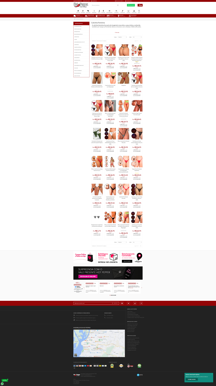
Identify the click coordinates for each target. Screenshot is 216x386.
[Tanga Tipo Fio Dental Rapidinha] (137, 161)
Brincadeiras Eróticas (78, 34)
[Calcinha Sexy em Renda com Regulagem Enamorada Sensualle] (123, 161)
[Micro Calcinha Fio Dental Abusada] (123, 133)
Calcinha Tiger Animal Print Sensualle (137, 114)
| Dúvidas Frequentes (131, 339)
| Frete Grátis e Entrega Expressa (133, 342)
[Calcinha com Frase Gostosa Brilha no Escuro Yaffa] (137, 133)
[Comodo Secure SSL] (130, 366)
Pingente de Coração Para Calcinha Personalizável (97, 225)
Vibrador (76, 62)
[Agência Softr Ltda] (140, 375)
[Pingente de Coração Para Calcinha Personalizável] (97, 217)
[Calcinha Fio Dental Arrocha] (123, 189)
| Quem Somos (129, 311)
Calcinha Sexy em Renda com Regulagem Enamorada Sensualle (123, 170)
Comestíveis (76, 44)
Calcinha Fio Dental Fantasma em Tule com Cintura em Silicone (123, 114)
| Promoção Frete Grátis (131, 350)
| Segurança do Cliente (131, 312)
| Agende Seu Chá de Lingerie (132, 323)
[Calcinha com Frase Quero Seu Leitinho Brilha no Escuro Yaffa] (110, 50)
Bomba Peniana (77, 31)
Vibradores (94, 12)
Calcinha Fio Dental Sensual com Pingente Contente (97, 198)
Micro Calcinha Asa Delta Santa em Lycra (96, 169)
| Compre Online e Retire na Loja (133, 341)
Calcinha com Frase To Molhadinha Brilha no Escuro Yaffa (97, 114)
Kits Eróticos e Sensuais (78, 52)
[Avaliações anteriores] (84, 288)
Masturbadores (109, 12)
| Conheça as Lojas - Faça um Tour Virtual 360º (135, 317)
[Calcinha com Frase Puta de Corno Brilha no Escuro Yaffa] (137, 78)
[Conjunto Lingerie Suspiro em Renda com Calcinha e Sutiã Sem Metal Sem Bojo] (137, 50)
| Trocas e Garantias (131, 330)
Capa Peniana (76, 36)
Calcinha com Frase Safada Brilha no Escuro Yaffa (110, 142)
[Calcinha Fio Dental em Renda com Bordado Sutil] (97, 78)
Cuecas (75, 39)
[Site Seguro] (139, 366)
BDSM (139, 12)
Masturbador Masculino (79, 65)
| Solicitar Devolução (131, 328)
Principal (78, 12)
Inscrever (116, 303)
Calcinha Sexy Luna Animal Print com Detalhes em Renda (110, 198)
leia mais (131, 287)
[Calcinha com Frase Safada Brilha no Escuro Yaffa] (110, 133)
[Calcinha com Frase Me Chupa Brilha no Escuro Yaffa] (137, 217)
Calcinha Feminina (79, 19)
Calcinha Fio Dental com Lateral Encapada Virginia (96, 141)
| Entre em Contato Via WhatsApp (133, 315)
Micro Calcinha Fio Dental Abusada (123, 141)
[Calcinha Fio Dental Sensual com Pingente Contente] (97, 189)
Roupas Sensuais (77, 60)
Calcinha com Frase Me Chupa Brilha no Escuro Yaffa (137, 226)
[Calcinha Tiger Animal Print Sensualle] (137, 106)
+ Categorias (134, 12)
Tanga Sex (123, 85)
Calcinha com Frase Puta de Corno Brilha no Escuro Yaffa (136, 86)
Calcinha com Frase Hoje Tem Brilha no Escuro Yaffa (136, 198)
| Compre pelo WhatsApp (131, 348)
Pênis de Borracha (77, 73)
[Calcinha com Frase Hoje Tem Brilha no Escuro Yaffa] (137, 189)
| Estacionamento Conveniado (132, 314)
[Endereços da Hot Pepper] (99, 343)
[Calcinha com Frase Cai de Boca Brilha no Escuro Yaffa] (123, 50)
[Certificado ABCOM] (112, 366)
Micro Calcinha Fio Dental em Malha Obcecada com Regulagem (123, 226)
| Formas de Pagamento (131, 347)
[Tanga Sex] (123, 78)
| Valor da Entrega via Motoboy (133, 344)
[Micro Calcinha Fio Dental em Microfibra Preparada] (110, 217)
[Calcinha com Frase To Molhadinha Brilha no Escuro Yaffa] (97, 106)
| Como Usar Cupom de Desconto (133, 337)
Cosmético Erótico (77, 47)
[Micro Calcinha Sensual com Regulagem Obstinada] (110, 106)
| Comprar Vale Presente (131, 326)
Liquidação (88, 12)
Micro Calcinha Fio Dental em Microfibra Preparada (110, 225)
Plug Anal (103, 12)
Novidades (83, 12)
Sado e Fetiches (77, 75)
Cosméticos (122, 12)
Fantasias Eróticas (77, 49)
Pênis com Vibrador (78, 70)
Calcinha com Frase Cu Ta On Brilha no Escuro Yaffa (96, 58)
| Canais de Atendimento (131, 345)
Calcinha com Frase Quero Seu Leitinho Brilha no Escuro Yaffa (110, 58)
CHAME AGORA (192, 379)
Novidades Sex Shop (77, 26)
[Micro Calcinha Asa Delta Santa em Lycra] (97, 161)
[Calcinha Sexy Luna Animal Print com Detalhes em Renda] (110, 189)
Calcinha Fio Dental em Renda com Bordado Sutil (96, 86)
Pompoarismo (76, 57)
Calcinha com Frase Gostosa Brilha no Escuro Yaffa (136, 142)
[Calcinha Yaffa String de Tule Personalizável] (110, 161)
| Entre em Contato (130, 331)
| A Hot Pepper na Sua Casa (132, 325)
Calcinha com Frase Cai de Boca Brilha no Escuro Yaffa (123, 58)
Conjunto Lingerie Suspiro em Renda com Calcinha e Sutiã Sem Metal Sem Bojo (136, 58)
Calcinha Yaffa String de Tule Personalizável (110, 169)
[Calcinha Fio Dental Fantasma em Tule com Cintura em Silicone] (123, 106)
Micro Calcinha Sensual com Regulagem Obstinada (110, 114)
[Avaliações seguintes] (141, 288)
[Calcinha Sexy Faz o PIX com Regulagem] (110, 78)
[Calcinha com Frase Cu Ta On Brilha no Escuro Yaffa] (97, 50)
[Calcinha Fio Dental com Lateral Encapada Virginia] (97, 133)
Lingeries (128, 12)
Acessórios (116, 12)
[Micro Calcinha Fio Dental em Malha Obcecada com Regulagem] (123, 217)
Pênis (99, 12)
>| (140, 40)
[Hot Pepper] (81, 5)
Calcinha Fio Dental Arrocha (123, 197)
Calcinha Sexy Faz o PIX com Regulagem (110, 86)
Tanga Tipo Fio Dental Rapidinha (137, 169)
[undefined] (82, 288)
